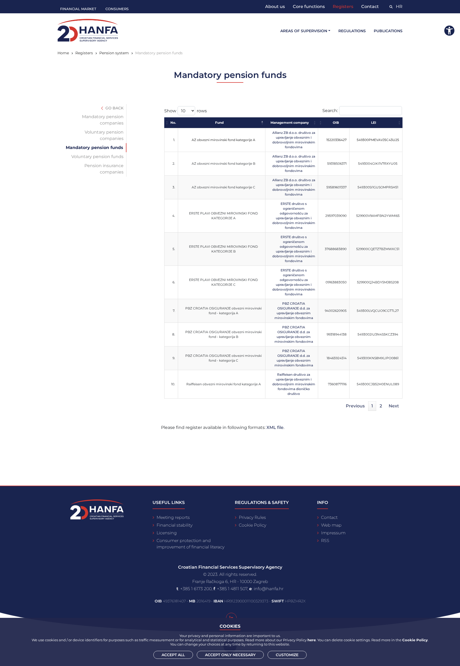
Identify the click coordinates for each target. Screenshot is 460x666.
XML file (275, 427)
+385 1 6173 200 (196, 588)
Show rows (185, 110)
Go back (114, 108)
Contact (370, 6)
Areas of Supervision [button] (303, 30)
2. (173, 164)
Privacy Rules (252, 517)
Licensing (167, 532)
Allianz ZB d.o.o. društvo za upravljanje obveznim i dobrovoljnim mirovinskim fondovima (293, 140)
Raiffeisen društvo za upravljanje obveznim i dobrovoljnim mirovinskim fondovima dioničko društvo (293, 384)
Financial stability (174, 525)
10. (173, 384)
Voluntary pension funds (97, 156)
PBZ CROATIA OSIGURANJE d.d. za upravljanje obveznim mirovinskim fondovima (293, 310)
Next (394, 405)
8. (173, 334)
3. (173, 187)
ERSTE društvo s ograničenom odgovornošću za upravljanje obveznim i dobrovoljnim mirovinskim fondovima (293, 216)
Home (63, 53)
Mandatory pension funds (94, 147)
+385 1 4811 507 (232, 588)
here (311, 640)
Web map (331, 525)
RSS (325, 540)
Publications (388, 30)
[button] (167, 122)
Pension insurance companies (104, 169)
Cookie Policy (252, 525)
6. (173, 282)
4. (173, 216)
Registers (343, 6)
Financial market (78, 9)
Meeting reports (173, 517)
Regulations (352, 30)
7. (174, 311)
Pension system (114, 53)
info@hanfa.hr (269, 588)
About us (275, 6)
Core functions (309, 6)
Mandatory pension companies (103, 120)
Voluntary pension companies (104, 135)
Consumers (117, 9)
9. (173, 358)
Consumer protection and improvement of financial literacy (190, 543)
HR (399, 6)
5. (173, 249)
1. (174, 140)
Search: (330, 110)
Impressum (333, 532)
